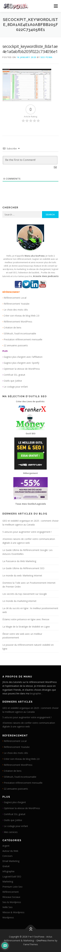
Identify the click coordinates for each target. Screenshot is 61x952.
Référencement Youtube (16, 303)
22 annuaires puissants (16, 345)
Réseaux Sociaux (11, 897)
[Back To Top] (30, 929)
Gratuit (6, 866)
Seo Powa (47, 57)
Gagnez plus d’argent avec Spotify (21, 362)
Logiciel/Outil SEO (11, 876)
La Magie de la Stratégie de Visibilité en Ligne (26, 626)
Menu (55, 6)
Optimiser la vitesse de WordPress (22, 368)
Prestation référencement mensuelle (23, 339)
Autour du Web (10, 850)
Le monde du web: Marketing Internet (22, 575)
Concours (7, 855)
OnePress (41, 940)
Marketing (7, 881)
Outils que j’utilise (13, 380)
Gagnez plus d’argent (15, 802)
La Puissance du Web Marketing (19, 561)
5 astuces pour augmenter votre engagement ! (27, 531)
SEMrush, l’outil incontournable (20, 333)
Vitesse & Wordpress (13, 912)
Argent (5, 845)
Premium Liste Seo (12, 886)
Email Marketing (10, 861)
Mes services (11, 832)
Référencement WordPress (18, 321)
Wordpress (8, 917)
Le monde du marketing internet (19, 600)
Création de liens (12, 327)
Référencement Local (15, 297)
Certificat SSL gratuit (14, 374)
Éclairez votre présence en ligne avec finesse (25, 619)
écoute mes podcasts (46, 276)
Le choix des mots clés (16, 309)
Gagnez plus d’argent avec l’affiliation (23, 356)
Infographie (8, 871)
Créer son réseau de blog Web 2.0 (21, 315)
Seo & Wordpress (11, 902)
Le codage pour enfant (16, 386)
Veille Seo (7, 907)
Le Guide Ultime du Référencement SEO (23, 568)
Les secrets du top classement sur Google (24, 593)
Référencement (10, 891)
